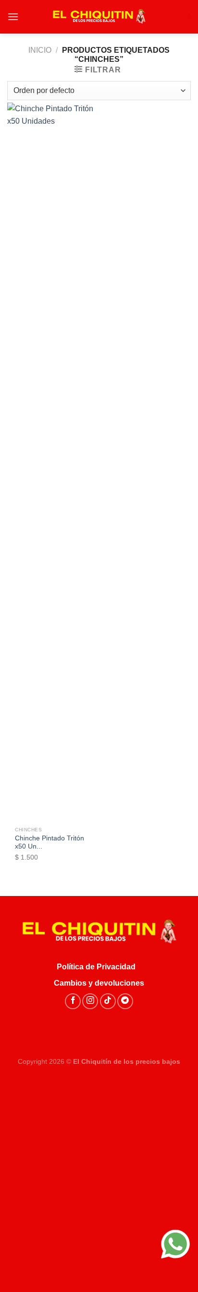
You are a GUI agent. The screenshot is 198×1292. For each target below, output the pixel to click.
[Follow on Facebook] (73, 1001)
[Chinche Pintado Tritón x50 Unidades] (50, 462)
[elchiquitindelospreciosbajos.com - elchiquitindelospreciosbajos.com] (99, 16)
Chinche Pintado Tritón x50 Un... (49, 842)
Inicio (39, 50)
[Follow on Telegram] (125, 1001)
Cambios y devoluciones (99, 983)
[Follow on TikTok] (108, 1001)
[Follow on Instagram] (90, 1001)
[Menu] (13, 16)
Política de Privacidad (99, 967)
